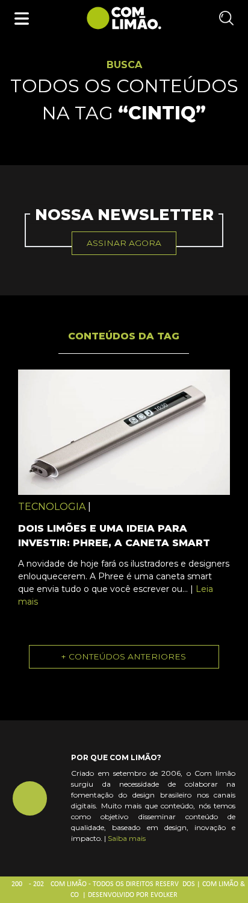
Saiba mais (127, 838)
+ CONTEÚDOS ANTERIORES (123, 656)
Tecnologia (51, 506)
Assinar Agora (124, 243)
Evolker (164, 895)
